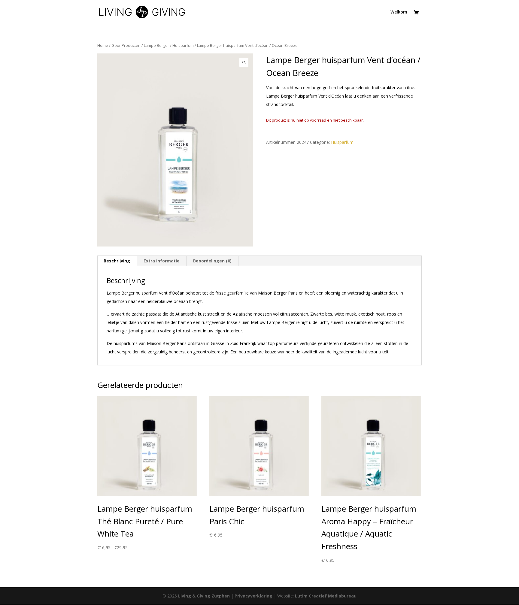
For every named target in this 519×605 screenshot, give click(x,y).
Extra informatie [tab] (162, 261)
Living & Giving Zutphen (204, 596)
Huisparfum (183, 45)
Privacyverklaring (253, 596)
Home (102, 45)
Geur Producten (126, 45)
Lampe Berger (156, 45)
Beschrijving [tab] (117, 261)
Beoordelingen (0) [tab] (212, 261)
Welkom (398, 12)
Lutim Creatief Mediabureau (326, 596)
